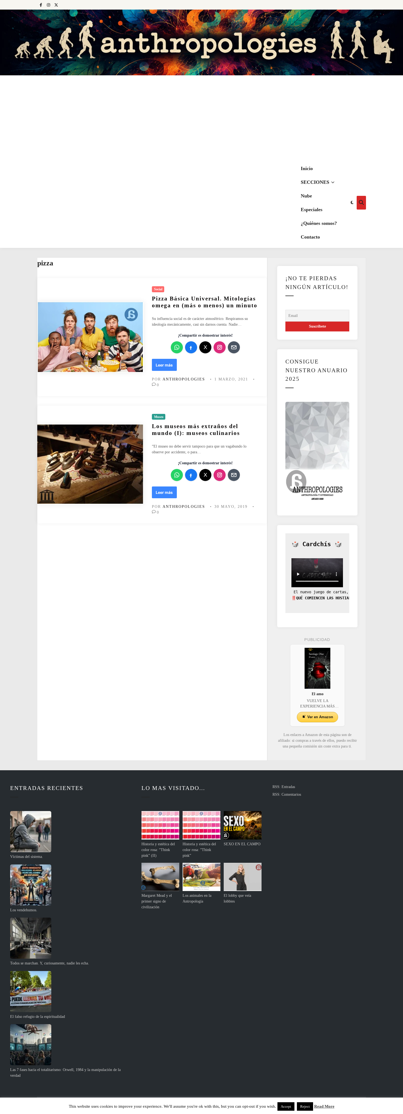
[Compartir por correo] (234, 347)
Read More (324, 1106)
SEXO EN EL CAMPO (242, 844)
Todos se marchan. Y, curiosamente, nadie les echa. (49, 963)
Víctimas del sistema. (26, 857)
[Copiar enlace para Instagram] (220, 347)
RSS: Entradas (284, 787)
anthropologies (184, 379)
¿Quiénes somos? (319, 223)
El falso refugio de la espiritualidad (37, 1017)
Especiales (311, 209)
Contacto (310, 237)
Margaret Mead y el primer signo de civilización (156, 901)
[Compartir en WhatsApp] (177, 347)
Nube (306, 196)
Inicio (307, 168)
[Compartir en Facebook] (191, 347)
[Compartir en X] (205, 347)
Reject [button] (305, 1106)
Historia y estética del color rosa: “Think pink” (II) (158, 850)
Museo (158, 417)
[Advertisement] (201, 116)
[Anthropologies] (201, 42)
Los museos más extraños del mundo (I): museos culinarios (196, 429)
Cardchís (316, 544)
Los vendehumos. (23, 910)
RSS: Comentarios (287, 794)
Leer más (165, 366)
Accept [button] (286, 1106)
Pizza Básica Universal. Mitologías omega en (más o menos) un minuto (204, 302)
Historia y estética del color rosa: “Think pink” (199, 850)
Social (158, 289)
